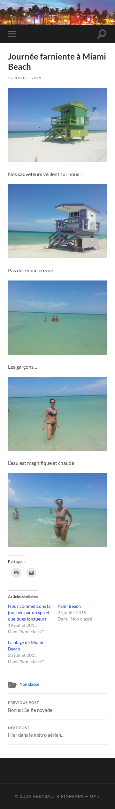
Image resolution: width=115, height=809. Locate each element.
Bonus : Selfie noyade (30, 707)
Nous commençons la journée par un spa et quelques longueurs (29, 612)
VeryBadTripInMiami (58, 796)
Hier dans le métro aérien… (36, 732)
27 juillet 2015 (25, 77)
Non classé (29, 684)
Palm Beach (69, 606)
